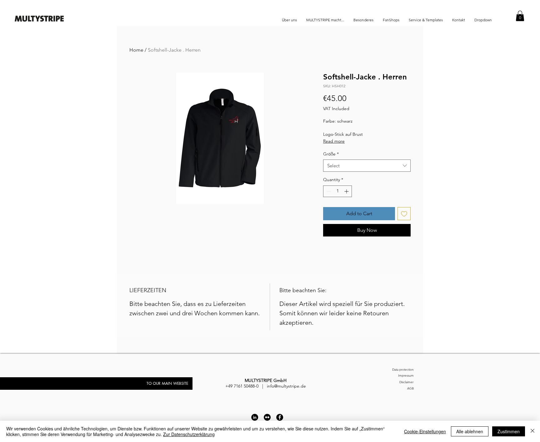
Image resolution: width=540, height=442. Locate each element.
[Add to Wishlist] (404, 213)
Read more (334, 141)
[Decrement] (328, 191)
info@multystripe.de (286, 386)
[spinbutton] (337, 191)
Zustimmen (509, 431)
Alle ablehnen (469, 431)
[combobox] (367, 166)
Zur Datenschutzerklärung (189, 434)
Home (136, 50)
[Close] (532, 431)
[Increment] (347, 191)
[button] (520, 16)
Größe (331, 154)
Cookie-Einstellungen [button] (425, 431)
